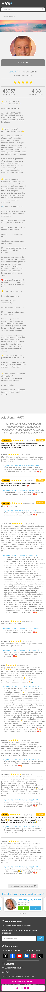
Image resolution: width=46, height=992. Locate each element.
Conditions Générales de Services (19, 976)
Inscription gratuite (24, 981)
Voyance (4, 16)
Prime (41, 440)
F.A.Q (6, 972)
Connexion (24, 988)
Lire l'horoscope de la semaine (17, 926)
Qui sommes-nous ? (13, 968)
